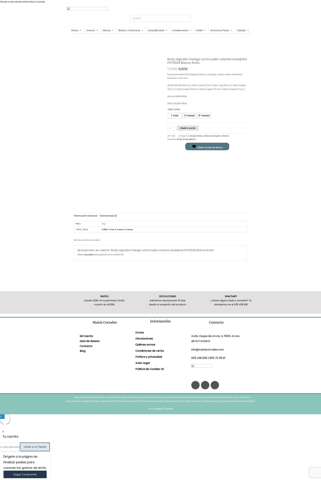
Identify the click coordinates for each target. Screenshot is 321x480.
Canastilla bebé (156, 30)
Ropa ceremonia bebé (77, 401)
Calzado (241, 30)
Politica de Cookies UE (149, 369)
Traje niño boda (193, 401)
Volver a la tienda (35, 447)
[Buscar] (187, 18)
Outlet (199, 30)
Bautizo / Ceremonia (129, 30)
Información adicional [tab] (85, 215)
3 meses (119, 229)
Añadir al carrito (187, 128)
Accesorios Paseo (219, 30)
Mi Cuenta (86, 336)
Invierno (90, 30)
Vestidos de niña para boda (217, 401)
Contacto (86, 346)
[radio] (174, 115)
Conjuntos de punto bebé (141, 397)
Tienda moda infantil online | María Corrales (22, 1)
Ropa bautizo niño (174, 401)
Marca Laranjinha (212, 136)
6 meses (128, 229)
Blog (82, 351)
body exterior (189, 139)
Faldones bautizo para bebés (202, 397)
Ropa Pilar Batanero (90, 397)
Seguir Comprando (25, 474)
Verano (75, 30)
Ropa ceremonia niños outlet (170, 397)
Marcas (107, 30)
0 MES (105, 229)
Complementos (180, 30)
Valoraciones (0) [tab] (108, 215)
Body (179, 139)
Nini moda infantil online (114, 397)
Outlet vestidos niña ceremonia (234, 397)
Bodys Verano (197, 136)
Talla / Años (174, 109)
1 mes (111, 229)
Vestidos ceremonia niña (103, 401)
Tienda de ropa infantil (129, 401)
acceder (88, 254)
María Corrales (164, 408)
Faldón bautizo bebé (152, 401)
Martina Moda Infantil (244, 401)
